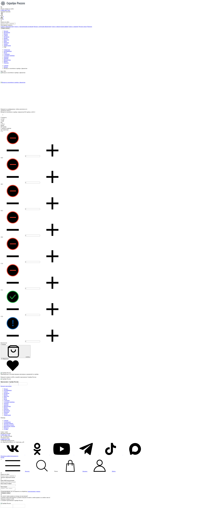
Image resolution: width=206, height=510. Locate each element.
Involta (2, 457)
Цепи (5, 397)
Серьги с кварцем (73, 26)
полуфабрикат (8, 51)
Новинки (6, 412)
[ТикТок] (110, 454)
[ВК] (13, 454)
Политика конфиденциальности (9, 456)
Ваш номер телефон (6, 483)
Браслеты (6, 396)
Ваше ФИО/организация (7, 480)
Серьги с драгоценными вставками (23, 26)
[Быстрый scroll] (1, 459)
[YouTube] (62, 454)
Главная (6, 65)
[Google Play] (5, 384)
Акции (6, 413)
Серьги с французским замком (59, 26)
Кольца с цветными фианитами (42, 26)
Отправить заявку (5, 493)
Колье (5, 52)
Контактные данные (9, 426)
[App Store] (14, 384)
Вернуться (5, 358)
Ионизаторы (7, 60)
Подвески (6, 393)
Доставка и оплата (9, 425)
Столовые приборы (9, 55)
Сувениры (7, 54)
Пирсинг (89, 26)
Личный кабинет (8, 423)
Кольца (6, 67)
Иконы (6, 61)
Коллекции (7, 410)
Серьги (6, 391)
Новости (6, 427)
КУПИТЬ (27, 357)
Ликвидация (7, 415)
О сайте (6, 429)
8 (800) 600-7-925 (5, 10)
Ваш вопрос (4, 486)
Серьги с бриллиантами (7, 26)
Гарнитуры (7, 49)
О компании (7, 422)
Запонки (6, 57)
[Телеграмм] (86, 454)
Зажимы (6, 58)
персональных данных (34, 491)
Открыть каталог (5, 28)
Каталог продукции (6, 386)
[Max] (135, 454)
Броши (6, 394)
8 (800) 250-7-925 (5, 439)
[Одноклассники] (37, 454)
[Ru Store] (23, 384)
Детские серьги (82, 26)
